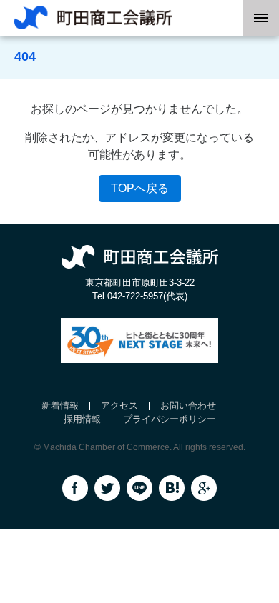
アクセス (119, 405)
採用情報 (82, 419)
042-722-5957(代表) (147, 296)
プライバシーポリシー (169, 419)
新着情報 (60, 405)
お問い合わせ (188, 405)
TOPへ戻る (140, 188)
